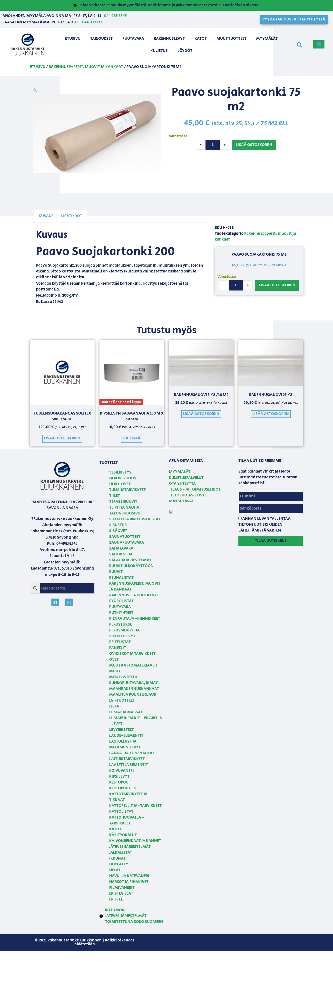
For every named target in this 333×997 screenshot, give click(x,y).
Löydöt (184, 51)
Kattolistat (121, 811)
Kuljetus (159, 51)
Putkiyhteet (121, 613)
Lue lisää (131, 438)
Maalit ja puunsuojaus (132, 694)
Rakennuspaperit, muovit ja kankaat (86, 67)
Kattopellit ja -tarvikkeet (135, 806)
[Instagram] (69, 602)
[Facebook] (55, 602)
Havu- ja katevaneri (129, 876)
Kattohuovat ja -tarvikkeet (126, 820)
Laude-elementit (126, 735)
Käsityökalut (123, 835)
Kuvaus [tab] (46, 216)
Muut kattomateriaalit (133, 665)
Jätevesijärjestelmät (130, 847)
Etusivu (72, 38)
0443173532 (92, 22)
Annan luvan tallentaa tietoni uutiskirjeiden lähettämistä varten (264, 524)
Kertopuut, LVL (123, 788)
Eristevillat (121, 893)
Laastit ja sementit (128, 765)
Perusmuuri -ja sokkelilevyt (124, 633)
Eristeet (117, 899)
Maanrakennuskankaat (134, 689)
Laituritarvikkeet (127, 759)
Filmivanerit (122, 888)
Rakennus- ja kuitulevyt (134, 595)
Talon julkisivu (124, 513)
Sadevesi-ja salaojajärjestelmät (130, 557)
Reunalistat (121, 578)
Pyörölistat (121, 601)
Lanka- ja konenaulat (131, 753)
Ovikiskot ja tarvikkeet (132, 654)
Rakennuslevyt (169, 38)
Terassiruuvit (123, 501)
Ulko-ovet (120, 484)
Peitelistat (120, 642)
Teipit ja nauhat (125, 507)
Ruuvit (116, 572)
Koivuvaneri (121, 771)
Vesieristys (120, 472)
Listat (115, 706)
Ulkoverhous (122, 478)
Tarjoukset (101, 38)
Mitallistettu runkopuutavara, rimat (133, 680)
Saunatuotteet (124, 537)
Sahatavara (121, 548)
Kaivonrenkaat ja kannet (135, 841)
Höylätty (118, 864)
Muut (114, 671)
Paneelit (117, 648)
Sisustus (118, 525)
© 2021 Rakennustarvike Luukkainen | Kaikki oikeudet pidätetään (84, 942)
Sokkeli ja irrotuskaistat (134, 519)
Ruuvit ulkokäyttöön (131, 566)
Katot (201, 38)
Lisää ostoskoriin (254, 145)
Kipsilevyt (119, 776)
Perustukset (121, 624)
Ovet (114, 659)
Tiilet (114, 496)
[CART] (318, 44)
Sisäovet (118, 531)
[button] (299, 44)
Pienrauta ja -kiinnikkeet (134, 618)
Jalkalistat (120, 852)
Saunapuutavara (126, 542)
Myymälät (267, 38)
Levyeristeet (121, 730)
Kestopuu (118, 782)
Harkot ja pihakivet (128, 882)
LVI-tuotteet (122, 700)
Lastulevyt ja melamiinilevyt (125, 744)
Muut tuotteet (231, 38)
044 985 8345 (115, 16)
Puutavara (133, 38)
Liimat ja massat (126, 712)
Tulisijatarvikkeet (127, 490)
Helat (114, 870)
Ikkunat (117, 858)
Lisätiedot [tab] (71, 216)
